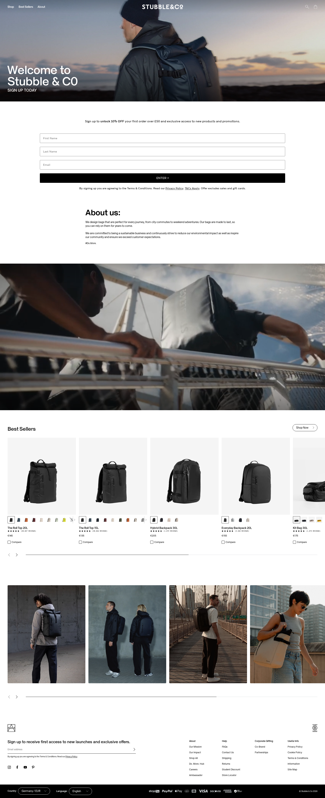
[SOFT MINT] (56, 519)
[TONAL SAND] (41, 519)
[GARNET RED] (34, 519)
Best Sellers (26, 6)
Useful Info (293, 741)
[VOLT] (64, 519)
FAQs (224, 746)
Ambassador (195, 775)
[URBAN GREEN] (120, 519)
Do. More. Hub (196, 763)
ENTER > (162, 178)
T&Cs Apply (192, 188)
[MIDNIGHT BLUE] (72, 519)
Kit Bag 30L (300, 527)
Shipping (226, 758)
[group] (162, 491)
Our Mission (195, 746)
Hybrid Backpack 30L (164, 527)
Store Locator (229, 775)
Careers (193, 769)
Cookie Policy (295, 752)
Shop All (193, 758)
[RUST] (26, 519)
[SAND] (49, 519)
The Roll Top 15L (89, 527)
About (41, 6)
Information (294, 763)
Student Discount (231, 769)
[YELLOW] (319, 519)
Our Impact (195, 752)
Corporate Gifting (264, 741)
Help (224, 741)
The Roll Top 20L (18, 527)
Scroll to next (74, 519)
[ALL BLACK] (11, 519)
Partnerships (261, 752)
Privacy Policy (174, 188)
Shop (11, 6)
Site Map (292, 769)
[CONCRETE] (143, 519)
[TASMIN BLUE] (18, 519)
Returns (226, 763)
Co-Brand (260, 746)
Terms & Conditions (298, 758)
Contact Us (228, 752)
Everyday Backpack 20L (237, 527)
